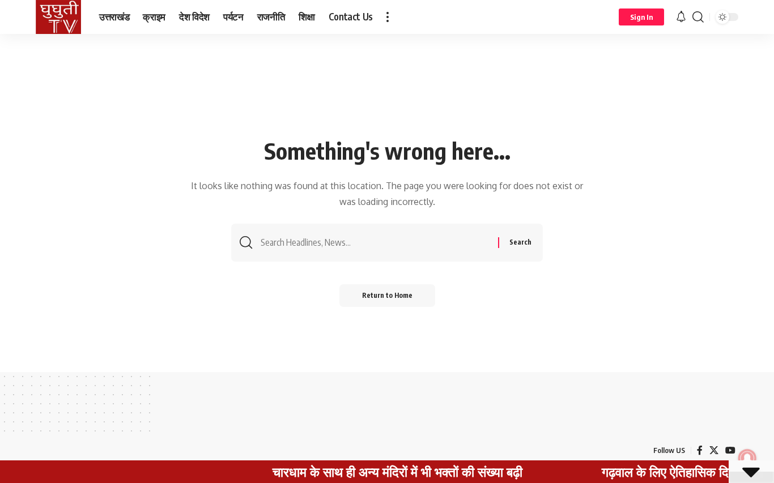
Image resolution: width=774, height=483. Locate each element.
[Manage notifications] (747, 458)
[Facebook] (699, 450)
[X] (714, 450)
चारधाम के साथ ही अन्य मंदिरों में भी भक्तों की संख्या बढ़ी (387, 472)
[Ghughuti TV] (58, 17)
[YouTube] (730, 450)
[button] (387, 17)
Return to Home (387, 295)
